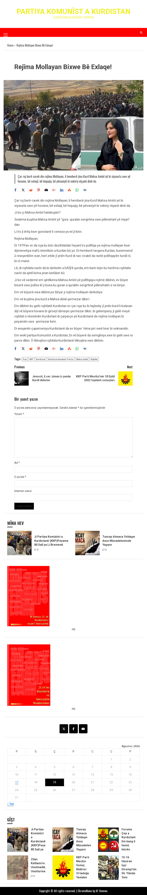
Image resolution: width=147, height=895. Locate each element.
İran (25, 359)
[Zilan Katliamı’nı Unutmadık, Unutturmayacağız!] (17, 867)
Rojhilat (94, 359)
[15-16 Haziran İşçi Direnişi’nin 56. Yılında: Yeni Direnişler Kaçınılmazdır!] (108, 867)
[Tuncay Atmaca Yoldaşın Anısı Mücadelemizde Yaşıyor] (87, 543)
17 (16, 782)
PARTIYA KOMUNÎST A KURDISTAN (73, 11)
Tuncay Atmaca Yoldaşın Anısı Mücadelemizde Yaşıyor (118, 540)
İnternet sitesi (23, 491)
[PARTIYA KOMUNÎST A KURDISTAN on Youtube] (83, 728)
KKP (31, 359)
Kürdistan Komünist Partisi (60, 359)
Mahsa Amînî (82, 359)
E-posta (20, 477)
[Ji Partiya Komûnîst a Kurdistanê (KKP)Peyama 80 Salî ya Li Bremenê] (19, 543)
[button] (6, 32)
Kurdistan (40, 359)
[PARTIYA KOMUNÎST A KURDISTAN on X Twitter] (64, 728)
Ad (17, 462)
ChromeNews (85, 891)
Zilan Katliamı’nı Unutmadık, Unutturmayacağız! (43, 865)
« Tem (10, 804)
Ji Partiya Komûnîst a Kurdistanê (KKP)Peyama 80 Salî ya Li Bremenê (51, 540)
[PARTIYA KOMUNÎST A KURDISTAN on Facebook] (73, 728)
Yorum (19, 414)
